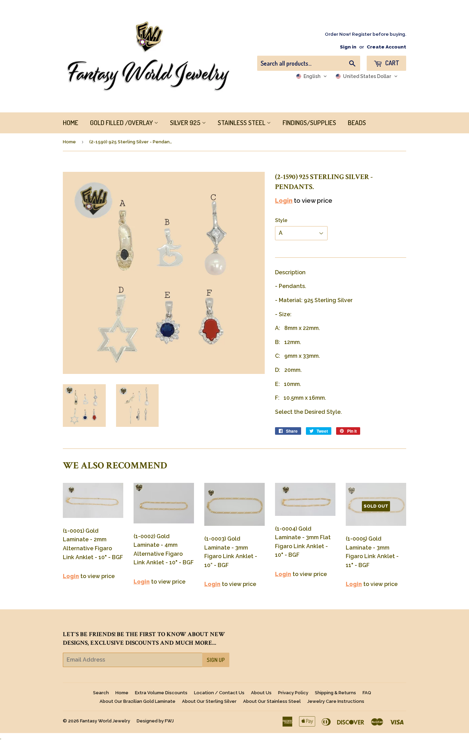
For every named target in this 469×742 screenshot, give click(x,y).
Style (281, 220)
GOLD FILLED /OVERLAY (122, 122)
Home (69, 141)
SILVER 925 (186, 122)
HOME (70, 122)
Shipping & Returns (335, 692)
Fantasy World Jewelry (105, 720)
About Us (261, 692)
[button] (311, 76)
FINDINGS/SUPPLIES (309, 122)
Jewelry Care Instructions (335, 701)
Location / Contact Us (219, 692)
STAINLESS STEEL (242, 122)
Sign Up (216, 659)
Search (101, 692)
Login (284, 200)
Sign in (348, 46)
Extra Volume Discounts (161, 692)
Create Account (386, 46)
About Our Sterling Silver (209, 701)
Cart (391, 63)
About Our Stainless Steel (272, 701)
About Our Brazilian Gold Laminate (137, 701)
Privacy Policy (293, 692)
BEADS (357, 122)
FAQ (367, 692)
